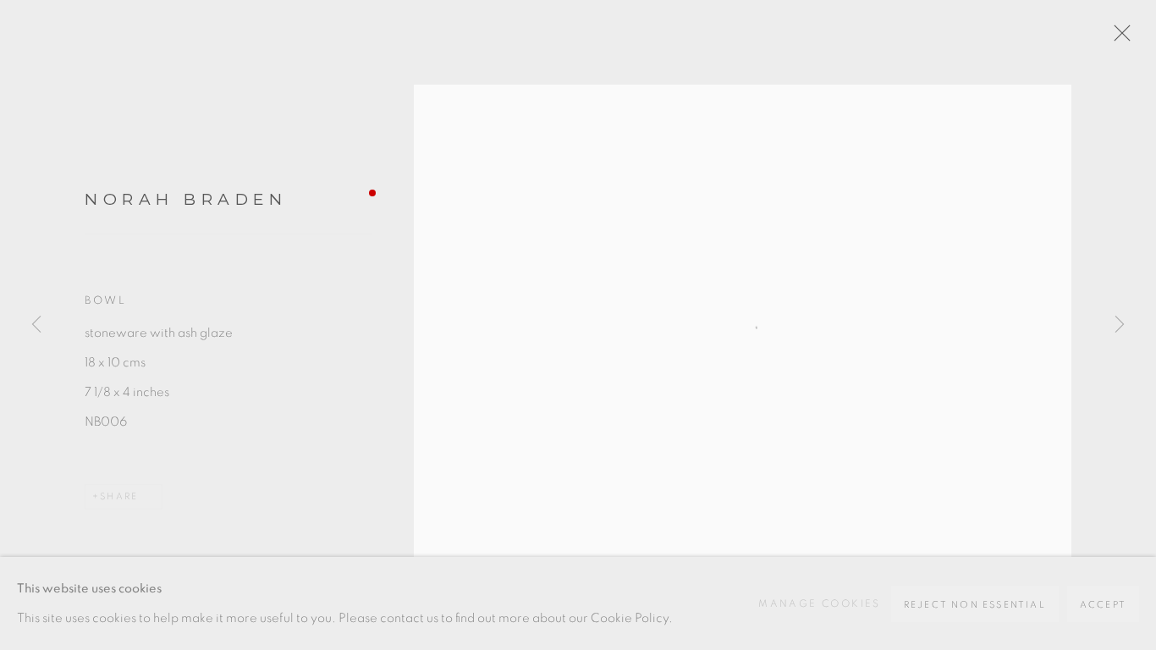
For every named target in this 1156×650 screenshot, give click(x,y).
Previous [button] (36, 325)
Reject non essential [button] (975, 604)
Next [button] (1119, 325)
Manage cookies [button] (819, 603)
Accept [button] (1103, 604)
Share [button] (119, 496)
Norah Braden (186, 199)
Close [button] (1118, 38)
